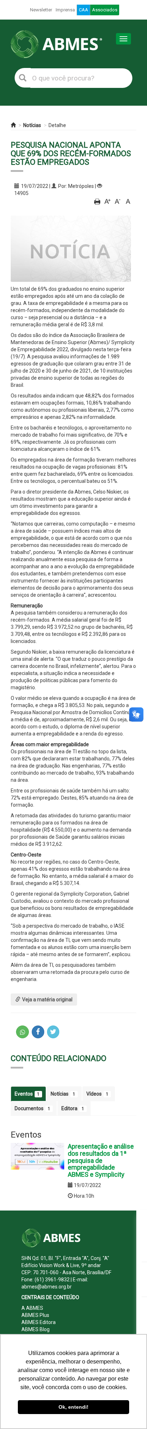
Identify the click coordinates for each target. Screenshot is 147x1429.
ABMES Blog (35, 1329)
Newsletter (41, 9)
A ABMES (32, 1308)
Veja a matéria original (47, 999)
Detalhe (57, 125)
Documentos (32, 1108)
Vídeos (97, 1094)
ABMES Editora (38, 1322)
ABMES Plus (35, 1315)
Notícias (32, 125)
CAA (83, 9)
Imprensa (65, 9)
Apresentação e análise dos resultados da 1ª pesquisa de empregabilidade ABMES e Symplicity (101, 1160)
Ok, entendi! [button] (73, 1407)
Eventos (27, 1094)
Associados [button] (104, 9)
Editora (72, 1108)
